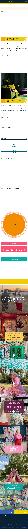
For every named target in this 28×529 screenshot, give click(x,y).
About (18, 527)
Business (3, 65)
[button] (26, 1)
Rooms (14, 150)
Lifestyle (8, 65)
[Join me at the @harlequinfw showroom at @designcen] (14, 411)
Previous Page (7, 136)
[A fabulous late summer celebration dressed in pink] (14, 383)
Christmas (14, 144)
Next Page (21, 136)
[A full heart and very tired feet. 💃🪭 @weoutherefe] (14, 299)
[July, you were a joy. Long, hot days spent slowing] (14, 467)
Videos (14, 152)
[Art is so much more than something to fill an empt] (14, 439)
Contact (14, 527)
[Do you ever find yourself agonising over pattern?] (14, 355)
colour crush (4, 127)
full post (5, 60)
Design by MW (23, 527)
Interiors (10, 127)
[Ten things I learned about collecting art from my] (14, 327)
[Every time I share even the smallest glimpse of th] (14, 496)
